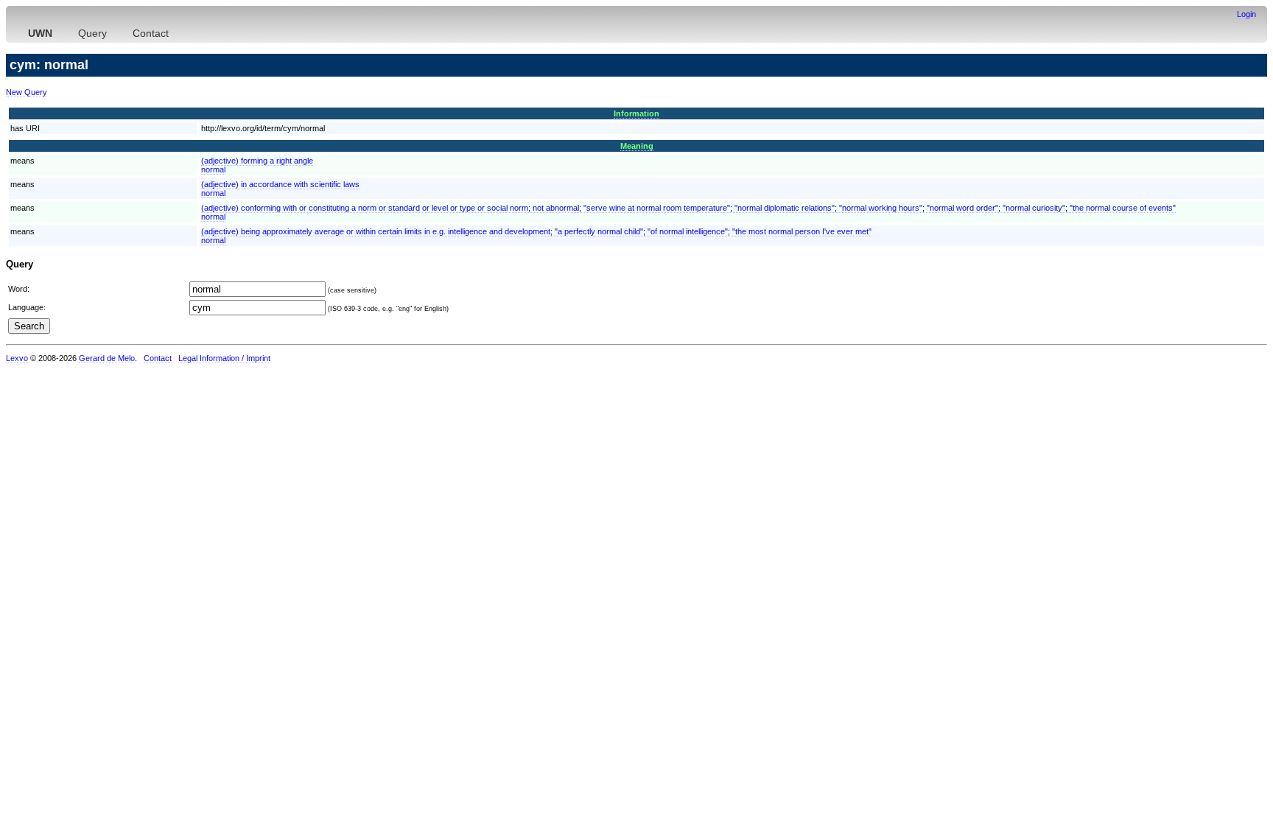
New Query (26, 92)
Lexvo (17, 358)
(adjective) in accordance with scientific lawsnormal (280, 188)
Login (1246, 14)
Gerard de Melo (107, 358)
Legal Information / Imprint (224, 358)
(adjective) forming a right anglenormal (257, 165)
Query (92, 33)
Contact (151, 33)
